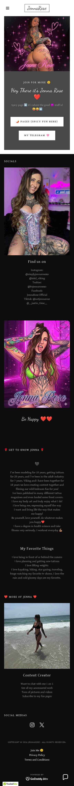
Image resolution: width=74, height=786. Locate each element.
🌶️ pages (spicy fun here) (37, 121)
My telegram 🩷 (37, 135)
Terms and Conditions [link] (37, 759)
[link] (37, 8)
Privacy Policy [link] (37, 755)
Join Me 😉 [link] (37, 750)
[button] (9, 8)
